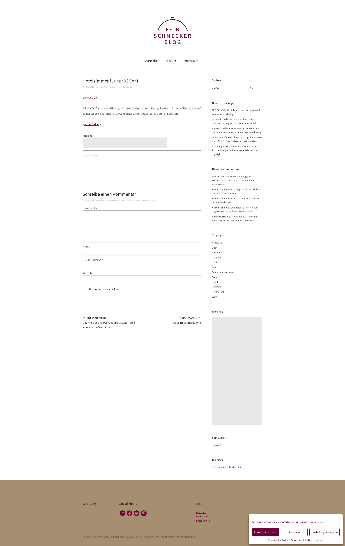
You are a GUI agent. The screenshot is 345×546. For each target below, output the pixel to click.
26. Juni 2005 (88, 86)
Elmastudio (190, 536)
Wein (214, 296)
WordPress (158, 536)
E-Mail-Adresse (93, 259)
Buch (214, 247)
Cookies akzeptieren (265, 532)
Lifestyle (216, 286)
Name (87, 246)
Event (215, 267)
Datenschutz (203, 520)
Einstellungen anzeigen (324, 532)
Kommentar (91, 208)
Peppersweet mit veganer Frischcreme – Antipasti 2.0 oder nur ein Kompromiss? (233, 180)
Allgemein (95, 155)
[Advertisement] (125, 142)
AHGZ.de (92, 98)
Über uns (170, 61)
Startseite (151, 61)
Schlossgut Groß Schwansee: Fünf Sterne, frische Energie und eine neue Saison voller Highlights (235, 150)
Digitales (216, 257)
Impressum (319, 540)
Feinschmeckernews (223, 272)
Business (217, 252)
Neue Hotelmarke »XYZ (187, 320)
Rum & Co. (217, 445)
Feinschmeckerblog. (102, 536)
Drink (214, 262)
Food (215, 277)
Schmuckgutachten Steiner (226, 467)
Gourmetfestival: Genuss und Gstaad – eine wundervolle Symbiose (109, 322)
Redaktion (104, 86)
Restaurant (218, 291)
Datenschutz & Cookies (278, 540)
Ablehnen (294, 532)
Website (88, 273)
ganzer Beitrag (92, 124)
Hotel (215, 282)
